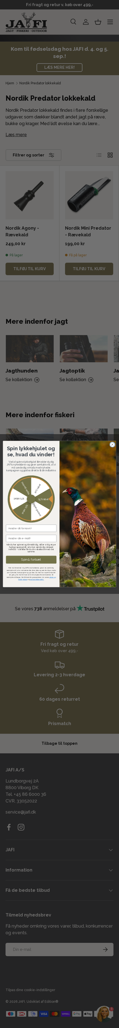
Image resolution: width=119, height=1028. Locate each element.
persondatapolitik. (37, 579)
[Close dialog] (112, 444)
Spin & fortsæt (31, 559)
